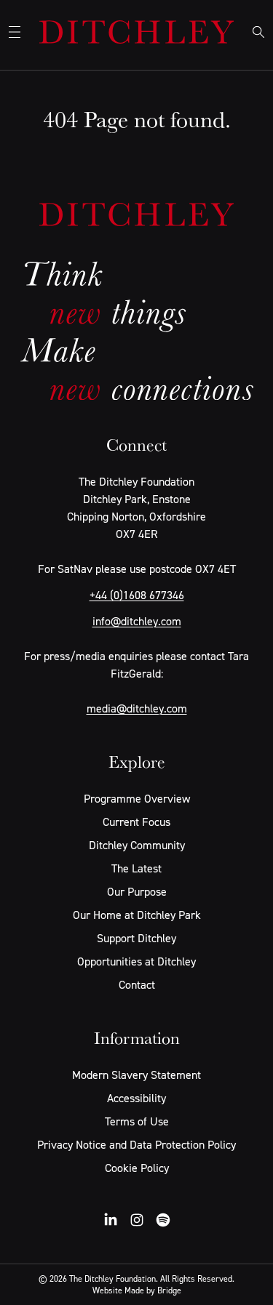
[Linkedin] (110, 1220)
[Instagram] (137, 1220)
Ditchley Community (137, 845)
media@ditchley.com (137, 708)
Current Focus (136, 821)
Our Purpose (137, 891)
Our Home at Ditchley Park (137, 914)
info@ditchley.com (136, 621)
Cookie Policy (137, 1167)
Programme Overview (137, 798)
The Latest (136, 868)
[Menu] (14, 32)
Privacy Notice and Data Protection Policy (136, 1144)
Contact (137, 984)
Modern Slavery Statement (136, 1074)
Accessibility (136, 1098)
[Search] (258, 32)
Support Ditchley (136, 938)
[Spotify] (163, 1220)
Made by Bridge (152, 1290)
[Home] (136, 32)
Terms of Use (137, 1121)
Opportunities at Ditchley (136, 961)
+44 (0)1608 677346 (137, 594)
